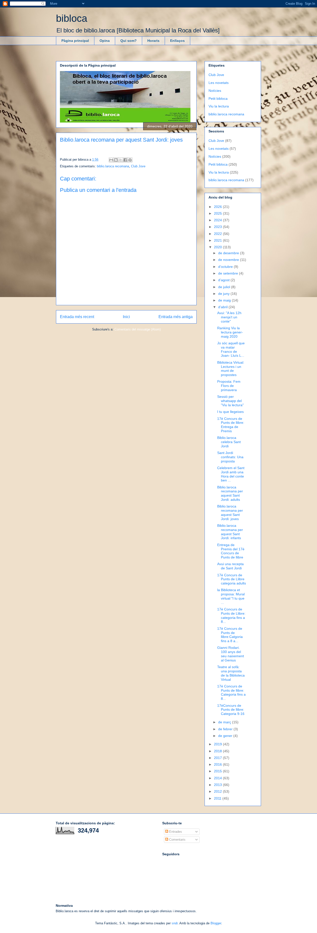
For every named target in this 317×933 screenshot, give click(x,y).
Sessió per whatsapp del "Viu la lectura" (230, 401)
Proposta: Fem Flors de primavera (228, 385)
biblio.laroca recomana (113, 166)
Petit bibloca (218, 99)
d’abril (223, 307)
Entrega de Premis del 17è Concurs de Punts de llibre (230, 551)
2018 (218, 751)
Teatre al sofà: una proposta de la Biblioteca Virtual (231, 673)
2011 (218, 798)
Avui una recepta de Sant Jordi (230, 566)
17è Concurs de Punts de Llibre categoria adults (231, 579)
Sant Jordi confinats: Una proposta (230, 457)
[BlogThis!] (115, 159)
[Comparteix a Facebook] (125, 159)
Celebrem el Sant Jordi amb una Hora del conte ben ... (230, 474)
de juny (224, 294)
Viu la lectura (219, 106)
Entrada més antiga (175, 317)
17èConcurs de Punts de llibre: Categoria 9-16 (230, 710)
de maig (225, 300)
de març (225, 722)
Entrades (175, 831)
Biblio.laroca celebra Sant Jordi (229, 442)
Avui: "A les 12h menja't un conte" (229, 317)
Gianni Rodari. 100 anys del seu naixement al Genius (230, 654)
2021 (218, 240)
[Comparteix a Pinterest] (130, 159)
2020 (218, 247)
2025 (218, 213)
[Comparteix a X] (120, 159)
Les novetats (219, 83)
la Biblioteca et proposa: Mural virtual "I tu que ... (231, 596)
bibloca (71, 18)
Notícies (215, 91)
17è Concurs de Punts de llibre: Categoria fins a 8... (231, 692)
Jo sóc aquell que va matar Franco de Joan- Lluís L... (231, 349)
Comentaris (176, 839)
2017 (218, 758)
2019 (218, 744)
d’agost (224, 280)
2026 (218, 207)
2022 (218, 234)
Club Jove (138, 166)
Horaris (153, 41)
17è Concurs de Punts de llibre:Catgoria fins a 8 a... (230, 635)
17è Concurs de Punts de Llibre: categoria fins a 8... (231, 615)
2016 (218, 764)
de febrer (226, 729)
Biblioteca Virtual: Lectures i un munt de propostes (230, 368)
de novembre (229, 260)
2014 (218, 778)
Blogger (216, 923)
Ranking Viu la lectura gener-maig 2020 (230, 332)
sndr (175, 923)
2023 (218, 227)
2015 (218, 771)
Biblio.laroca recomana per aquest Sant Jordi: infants (230, 532)
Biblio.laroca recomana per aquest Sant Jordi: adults (230, 493)
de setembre (228, 273)
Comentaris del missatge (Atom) (137, 329)
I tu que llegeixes (230, 412)
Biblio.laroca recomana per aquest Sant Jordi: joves (230, 512)
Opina (105, 41)
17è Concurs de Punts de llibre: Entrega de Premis (230, 425)
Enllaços (177, 41)
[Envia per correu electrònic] (111, 159)
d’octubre (226, 267)
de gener (225, 736)
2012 (218, 791)
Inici (126, 317)
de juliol (224, 287)
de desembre (229, 253)
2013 (218, 785)
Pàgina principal (75, 41)
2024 (218, 220)
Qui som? (128, 41)
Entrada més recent (77, 317)
